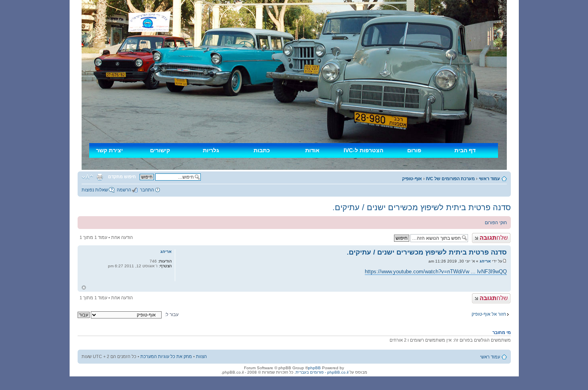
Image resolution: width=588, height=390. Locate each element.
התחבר (147, 189)
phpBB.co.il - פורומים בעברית (322, 372)
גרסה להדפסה (99, 177)
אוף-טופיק (412, 178)
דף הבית (465, 150)
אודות (312, 150)
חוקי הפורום (496, 222)
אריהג (485, 261)
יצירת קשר (109, 150)
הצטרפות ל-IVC (363, 150)
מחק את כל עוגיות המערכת (166, 356)
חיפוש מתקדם (122, 176)
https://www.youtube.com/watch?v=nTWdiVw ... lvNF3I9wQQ (436, 272)
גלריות (211, 150)
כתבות (262, 150)
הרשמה (124, 189)
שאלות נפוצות (95, 189)
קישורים (160, 150)
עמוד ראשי (489, 178)
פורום (414, 150)
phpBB (314, 368)
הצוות (201, 356)
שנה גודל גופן (87, 177)
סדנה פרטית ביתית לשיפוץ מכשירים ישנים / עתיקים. (421, 207)
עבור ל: (171, 314)
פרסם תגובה (498, 235)
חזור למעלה (84, 287)
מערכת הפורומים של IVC (450, 178)
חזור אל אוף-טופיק (489, 314)
